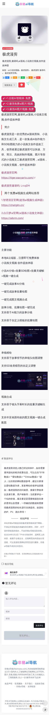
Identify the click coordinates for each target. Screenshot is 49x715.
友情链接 (31, 686)
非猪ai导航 (20, 686)
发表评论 (39, 625)
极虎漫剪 (25, 70)
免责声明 (8, 683)
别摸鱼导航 (39, 683)
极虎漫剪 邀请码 (38, 70)
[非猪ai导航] (24, 4)
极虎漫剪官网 (10, 73)
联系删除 (18, 683)
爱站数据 (16, 476)
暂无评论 (10, 583)
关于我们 (28, 683)
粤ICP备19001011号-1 (20, 706)
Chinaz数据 (30, 476)
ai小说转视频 (8, 48)
